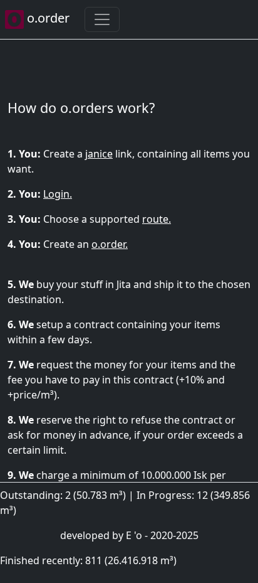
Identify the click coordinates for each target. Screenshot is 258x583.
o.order (47, 17)
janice (99, 154)
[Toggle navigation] (102, 19)
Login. (57, 194)
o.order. (109, 244)
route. (156, 219)
